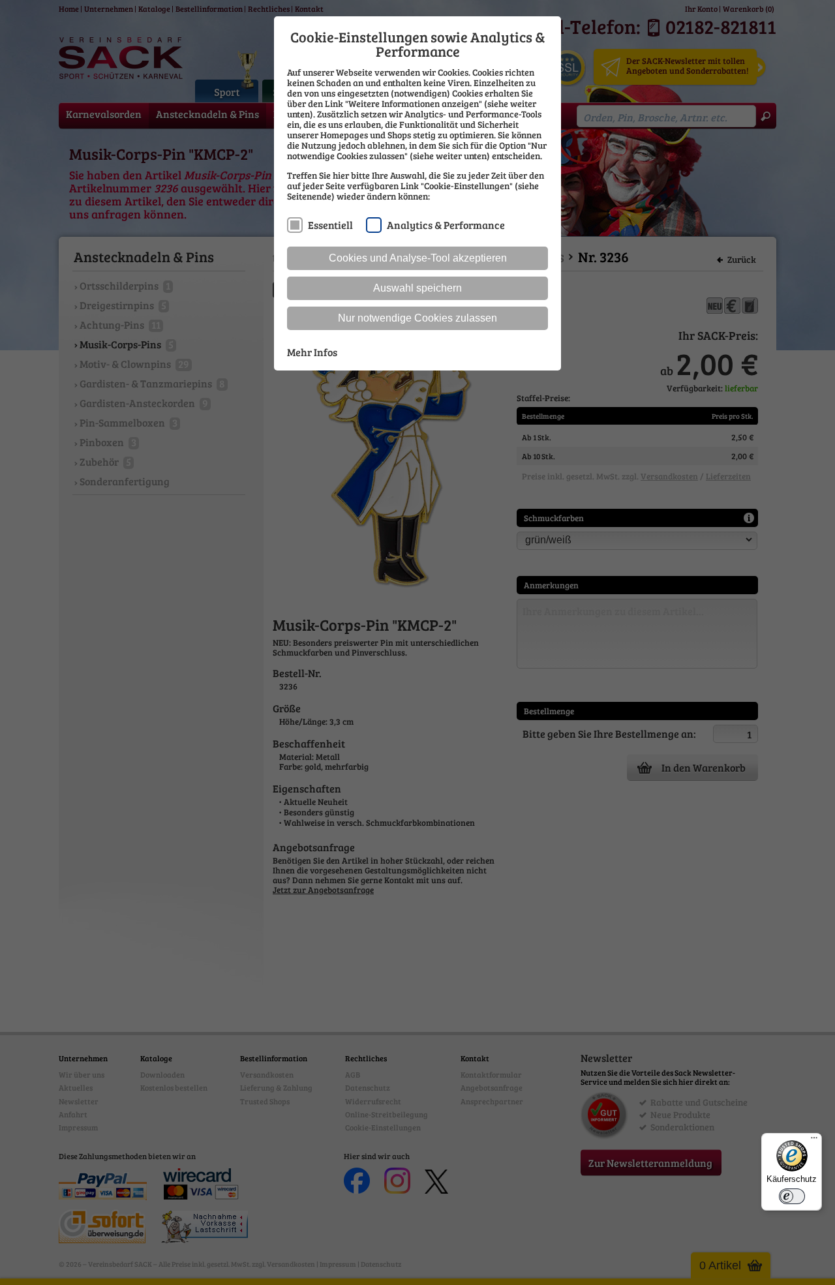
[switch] (792, 1196)
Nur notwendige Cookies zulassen (417, 318)
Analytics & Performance (446, 225)
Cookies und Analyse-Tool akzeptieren (418, 258)
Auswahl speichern (417, 288)
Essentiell (330, 225)
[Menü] (814, 1141)
